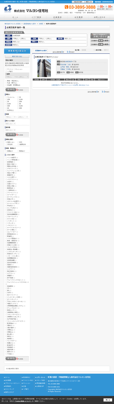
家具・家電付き (13, 240)
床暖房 (10, 275)
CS (9, 288)
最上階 (10, 334)
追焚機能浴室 (12, 258)
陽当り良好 (11, 164)
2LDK (9, 104)
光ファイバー (12, 295)
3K (20, 104)
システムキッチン (14, 251)
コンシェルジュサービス (16, 321)
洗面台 (10, 264)
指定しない (11, 142)
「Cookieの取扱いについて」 (23, 401)
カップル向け (12, 208)
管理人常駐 (11, 186)
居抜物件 (11, 347)
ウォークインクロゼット (16, 280)
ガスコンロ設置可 (14, 201)
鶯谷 (67, 67)
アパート (10, 69)
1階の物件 (11, 327)
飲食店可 (11, 345)
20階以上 (11, 332)
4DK (20, 108)
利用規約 (8, 386)
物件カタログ (9, 392)
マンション (18, 69)
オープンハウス (13, 197)
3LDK (21, 106)
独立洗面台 (11, 271)
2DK (20, 101)
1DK (8, 99)
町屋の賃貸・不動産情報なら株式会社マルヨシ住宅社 (69, 377)
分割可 (10, 181)
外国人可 (11, 199)
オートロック (12, 299)
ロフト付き (11, 219)
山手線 (62, 67)
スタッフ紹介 (41, 380)
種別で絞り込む (17, 56)
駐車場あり (11, 323)
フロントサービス (14, 314)
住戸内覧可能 (12, 319)
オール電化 (11, 230)
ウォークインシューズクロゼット (17, 283)
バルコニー (11, 225)
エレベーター (12, 232)
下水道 (10, 354)
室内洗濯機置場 (13, 214)
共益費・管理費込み (13, 85)
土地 (24, 386)
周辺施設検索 (41, 383)
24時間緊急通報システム (16, 306)
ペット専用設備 (13, 160)
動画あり (22, 151)
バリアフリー (12, 179)
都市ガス (11, 351)
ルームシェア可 (13, 203)
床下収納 (11, 278)
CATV (10, 292)
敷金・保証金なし (13, 81)
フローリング (12, 216)
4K (8, 108)
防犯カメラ (11, 310)
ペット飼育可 (12, 157)
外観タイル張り (13, 245)
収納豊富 (11, 286)
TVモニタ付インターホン (16, 301)
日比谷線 (63, 64)
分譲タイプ (11, 184)
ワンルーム (10, 97)
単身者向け (26, 377)
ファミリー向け (13, 212)
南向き (10, 336)
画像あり (10, 151)
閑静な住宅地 (12, 166)
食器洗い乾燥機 (13, 249)
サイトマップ (9, 389)
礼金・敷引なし (12, 83)
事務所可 (11, 175)
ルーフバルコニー (14, 227)
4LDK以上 (10, 110)
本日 (20, 142)
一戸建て (10, 71)
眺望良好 (11, 188)
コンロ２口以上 (13, 247)
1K (20, 97)
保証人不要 (11, 173)
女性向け (11, 210)
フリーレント (12, 192)
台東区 (67, 61)
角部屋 (10, 338)
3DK (8, 106)
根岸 (70, 61)
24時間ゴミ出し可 (14, 317)
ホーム (7, 377)
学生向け (11, 205)
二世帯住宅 (11, 190)
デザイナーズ (12, 168)
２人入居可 (11, 177)
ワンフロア (11, 341)
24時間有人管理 (13, 312)
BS (9, 290)
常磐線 (62, 69)
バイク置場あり (13, 238)
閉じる (108, 400)
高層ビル (11, 343)
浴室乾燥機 (11, 260)
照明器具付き (12, 234)
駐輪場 (10, 236)
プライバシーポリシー (12, 383)
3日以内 (9, 144)
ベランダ (11, 223)
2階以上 (10, 325)
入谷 (69, 64)
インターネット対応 (14, 297)
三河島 (68, 69)
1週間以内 (22, 144)
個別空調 (11, 349)
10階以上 (11, 330)
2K (8, 101)
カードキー (11, 195)
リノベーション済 (14, 171)
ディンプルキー (13, 308)
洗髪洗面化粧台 (13, 267)
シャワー (11, 269)
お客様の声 (40, 386)
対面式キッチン (13, 254)
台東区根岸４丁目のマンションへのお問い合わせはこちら (70, 85)
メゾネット (11, 221)
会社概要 (8, 380)
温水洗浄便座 (12, 262)
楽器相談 (11, 162)
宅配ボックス (12, 303)
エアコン (11, 273)
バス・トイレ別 (13, 256)
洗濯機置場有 (12, 243)
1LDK (21, 99)
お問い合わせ (41, 377)
